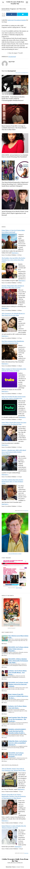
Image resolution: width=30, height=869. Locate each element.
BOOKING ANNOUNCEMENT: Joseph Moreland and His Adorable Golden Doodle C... (17, 731)
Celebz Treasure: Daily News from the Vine (15, 860)
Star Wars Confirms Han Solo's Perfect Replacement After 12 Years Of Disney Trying (12, 481)
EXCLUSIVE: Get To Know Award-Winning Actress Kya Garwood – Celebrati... (18, 684)
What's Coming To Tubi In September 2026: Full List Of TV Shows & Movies (14, 369)
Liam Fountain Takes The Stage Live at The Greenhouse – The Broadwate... (17, 719)
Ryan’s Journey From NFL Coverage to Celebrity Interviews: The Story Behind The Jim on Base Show (14, 127)
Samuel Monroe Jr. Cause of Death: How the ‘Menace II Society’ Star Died (14, 826)
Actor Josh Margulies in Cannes (15, 553)
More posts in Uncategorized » (22, 72)
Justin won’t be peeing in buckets (16, 20)
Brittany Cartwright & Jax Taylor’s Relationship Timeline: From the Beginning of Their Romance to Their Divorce (14, 796)
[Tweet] (22, 14)
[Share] (11, 14)
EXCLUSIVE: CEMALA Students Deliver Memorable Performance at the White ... (18, 660)
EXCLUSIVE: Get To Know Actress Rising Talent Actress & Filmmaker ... (18, 649)
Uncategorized (12, 56)
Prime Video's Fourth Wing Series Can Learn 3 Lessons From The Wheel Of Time (14, 423)
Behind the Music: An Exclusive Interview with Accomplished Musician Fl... (17, 742)
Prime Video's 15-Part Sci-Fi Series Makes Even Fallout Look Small (13, 231)
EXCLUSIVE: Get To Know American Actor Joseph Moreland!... (16, 754)
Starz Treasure (19, 587)
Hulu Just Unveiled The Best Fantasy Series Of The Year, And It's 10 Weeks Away (14, 397)
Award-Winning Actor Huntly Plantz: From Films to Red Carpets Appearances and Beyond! (15, 213)
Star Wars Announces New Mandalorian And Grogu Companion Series (13, 342)
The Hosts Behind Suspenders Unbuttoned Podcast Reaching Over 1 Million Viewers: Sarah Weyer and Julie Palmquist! (15, 184)
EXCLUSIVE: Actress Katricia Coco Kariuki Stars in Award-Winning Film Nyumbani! (15, 156)
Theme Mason (26, 510)
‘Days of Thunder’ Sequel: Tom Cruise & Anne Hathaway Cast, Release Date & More (14, 769)
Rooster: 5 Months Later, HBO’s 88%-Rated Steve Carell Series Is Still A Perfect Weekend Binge (14, 452)
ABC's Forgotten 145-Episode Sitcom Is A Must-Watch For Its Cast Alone (13, 314)
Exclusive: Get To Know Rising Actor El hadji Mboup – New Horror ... (17, 672)
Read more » (15, 253)
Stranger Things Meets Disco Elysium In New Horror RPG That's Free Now (13, 286)
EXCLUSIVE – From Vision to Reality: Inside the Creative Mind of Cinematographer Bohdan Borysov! (13, 98)
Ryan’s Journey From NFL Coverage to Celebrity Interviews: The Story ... (18, 696)
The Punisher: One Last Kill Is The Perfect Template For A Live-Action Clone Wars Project (13, 259)
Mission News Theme (10, 866)
